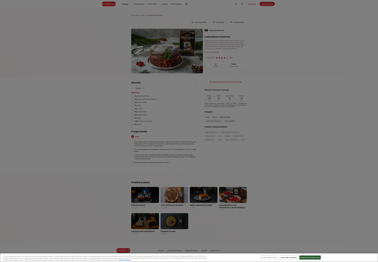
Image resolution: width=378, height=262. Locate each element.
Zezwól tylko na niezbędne (289, 257)
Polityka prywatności (125, 260)
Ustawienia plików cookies (269, 257)
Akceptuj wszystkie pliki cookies (310, 257)
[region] (189, 257)
